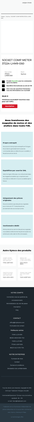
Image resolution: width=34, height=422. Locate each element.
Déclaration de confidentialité (17, 368)
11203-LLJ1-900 (17, 341)
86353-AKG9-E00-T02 (17, 338)
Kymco (8, 16)
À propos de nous (17, 358)
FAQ (17, 310)
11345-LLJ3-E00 (17, 334)
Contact (17, 362)
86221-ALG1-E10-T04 (17, 348)
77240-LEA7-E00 (17, 344)
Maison (3, 16)
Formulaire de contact (17, 326)
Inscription (9, 106)
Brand (22, 72)
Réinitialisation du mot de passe (17, 303)
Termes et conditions (17, 365)
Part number (8, 72)
